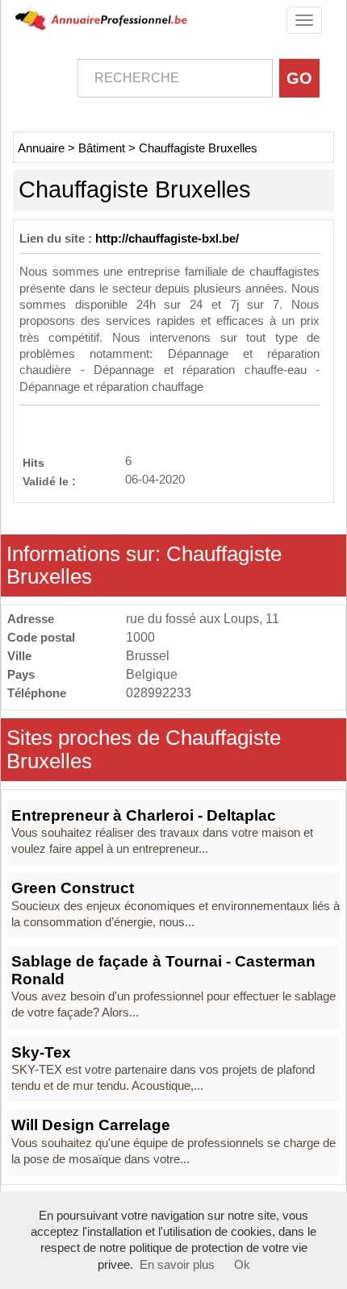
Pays (21, 674)
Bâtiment (101, 148)
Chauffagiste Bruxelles (198, 148)
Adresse (30, 619)
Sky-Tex (41, 1052)
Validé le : (49, 481)
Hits (33, 462)
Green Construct (72, 887)
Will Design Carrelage (90, 1124)
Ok (242, 1264)
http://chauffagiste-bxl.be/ (167, 238)
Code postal (41, 637)
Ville (19, 656)
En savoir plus (177, 1264)
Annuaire (41, 148)
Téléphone (36, 693)
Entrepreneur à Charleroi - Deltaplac (143, 815)
